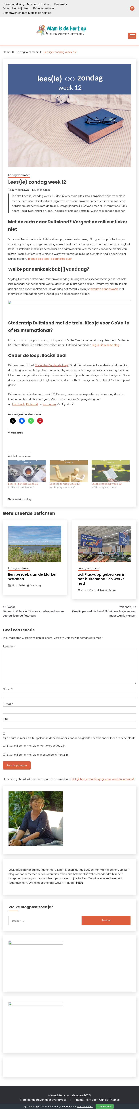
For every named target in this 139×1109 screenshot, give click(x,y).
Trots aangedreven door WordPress (43, 1099)
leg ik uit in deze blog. (106, 345)
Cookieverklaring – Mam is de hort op (26, 4)
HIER (79, 882)
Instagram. (49, 404)
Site (5, 719)
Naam (7, 689)
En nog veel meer (19, 175)
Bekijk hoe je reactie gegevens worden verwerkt (103, 779)
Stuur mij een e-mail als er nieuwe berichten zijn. (37, 754)
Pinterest (32, 404)
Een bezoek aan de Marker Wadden (32, 576)
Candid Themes (109, 1099)
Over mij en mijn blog (16, 8)
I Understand (104, 1106)
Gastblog (35, 585)
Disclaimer (60, 4)
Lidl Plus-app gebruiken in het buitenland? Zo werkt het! (101, 579)
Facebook (18, 404)
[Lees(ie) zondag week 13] (69, 471)
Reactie (9, 646)
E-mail (8, 704)
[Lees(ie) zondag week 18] (27, 471)
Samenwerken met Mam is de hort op (27, 12)
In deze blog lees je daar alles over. (50, 258)
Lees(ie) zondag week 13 (65, 483)
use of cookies (85, 1106)
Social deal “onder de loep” (51, 365)
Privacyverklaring (44, 8)
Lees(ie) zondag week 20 (106, 483)
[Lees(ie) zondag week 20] (111, 471)
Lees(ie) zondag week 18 (23, 483)
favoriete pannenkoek (103, 289)
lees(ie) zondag (21, 499)
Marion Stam (42, 189)
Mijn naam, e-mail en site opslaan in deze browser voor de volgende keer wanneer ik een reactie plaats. (69, 738)
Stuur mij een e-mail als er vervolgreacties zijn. (36, 745)
